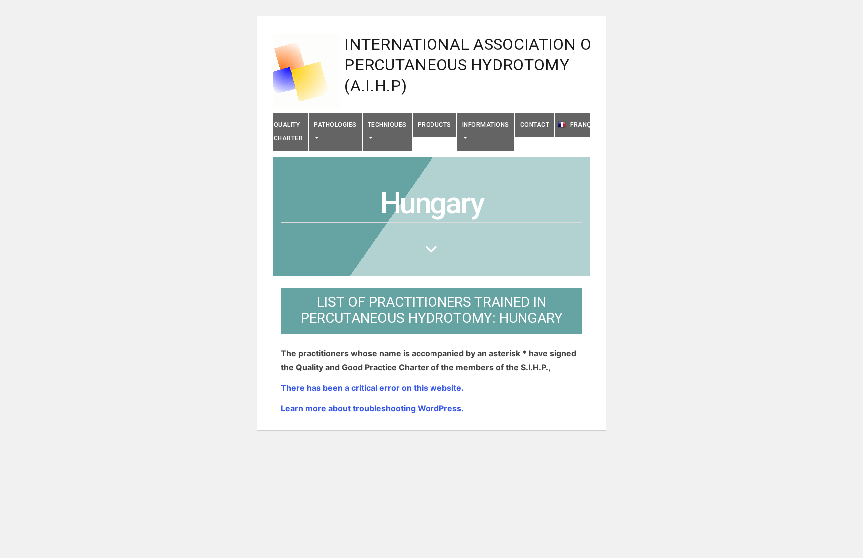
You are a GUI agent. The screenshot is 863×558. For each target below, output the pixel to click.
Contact (535, 124)
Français (586, 124)
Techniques (387, 124)
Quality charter (288, 131)
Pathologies (335, 124)
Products (434, 124)
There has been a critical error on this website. (372, 388)
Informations (485, 124)
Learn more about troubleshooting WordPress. (372, 408)
